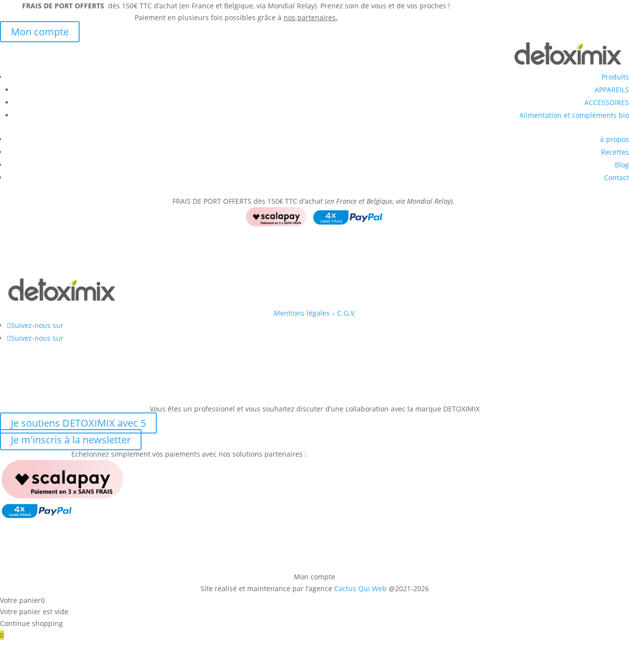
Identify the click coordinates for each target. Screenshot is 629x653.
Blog (622, 164)
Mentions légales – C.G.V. (315, 313)
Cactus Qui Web (360, 588)
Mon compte (40, 31)
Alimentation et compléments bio (574, 115)
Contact (616, 177)
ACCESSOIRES (606, 102)
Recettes (615, 152)
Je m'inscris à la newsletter (71, 439)
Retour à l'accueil (49, 267)
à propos (614, 139)
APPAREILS (612, 89)
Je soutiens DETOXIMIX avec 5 (78, 423)
